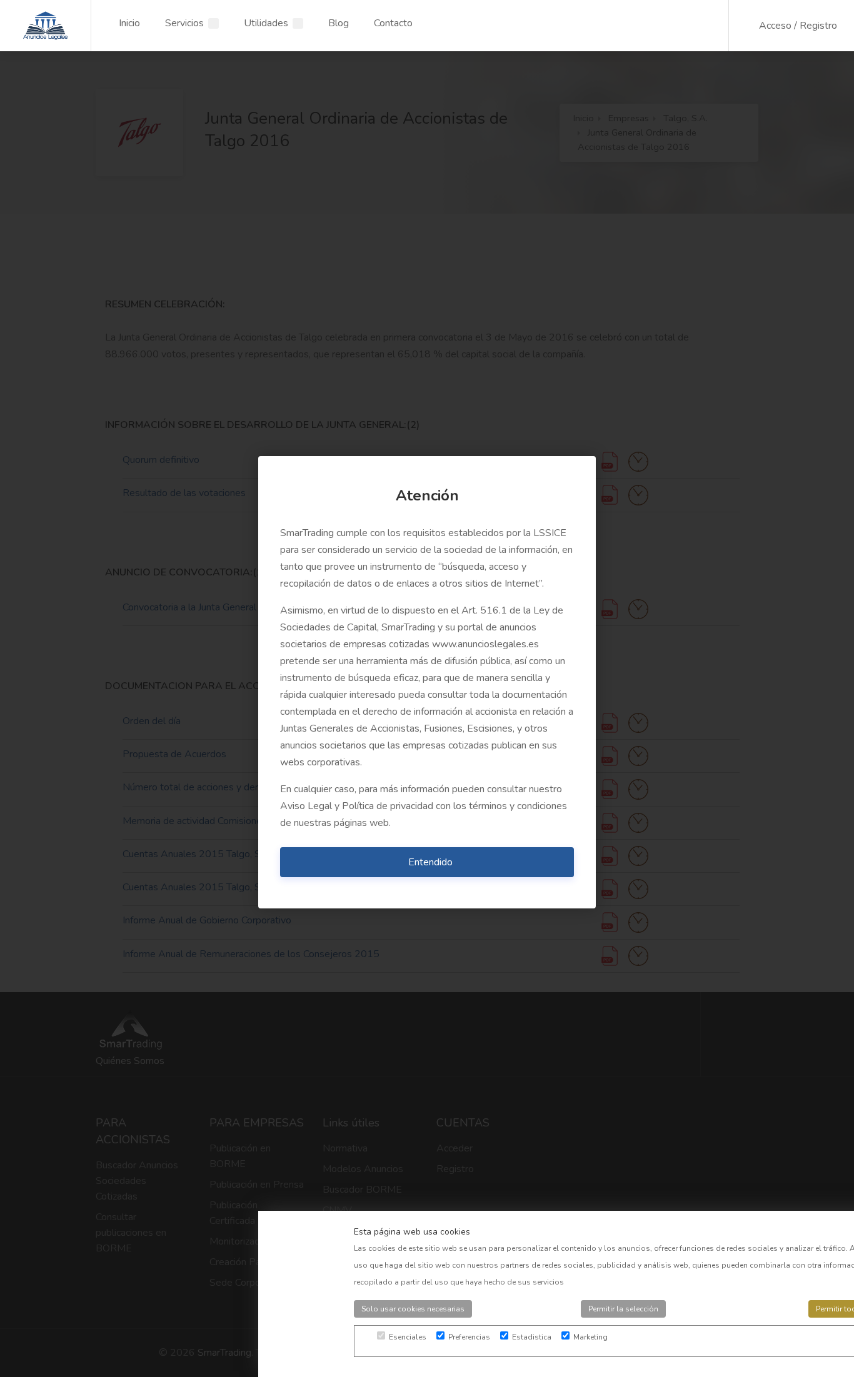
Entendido (430, 862)
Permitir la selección (623, 1309)
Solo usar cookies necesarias (413, 1309)
